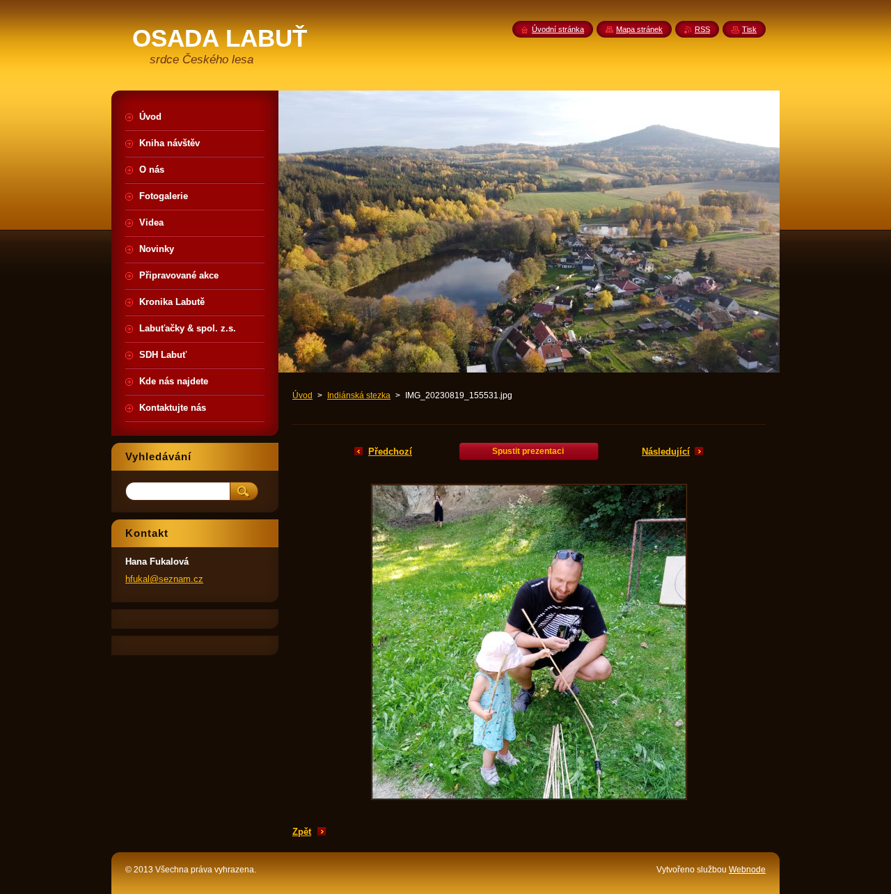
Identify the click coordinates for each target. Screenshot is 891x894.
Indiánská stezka (359, 395)
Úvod (302, 395)
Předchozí (390, 451)
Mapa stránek (639, 29)
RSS (702, 29)
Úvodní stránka (558, 29)
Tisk (749, 29)
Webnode (747, 869)
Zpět (301, 831)
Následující (666, 451)
